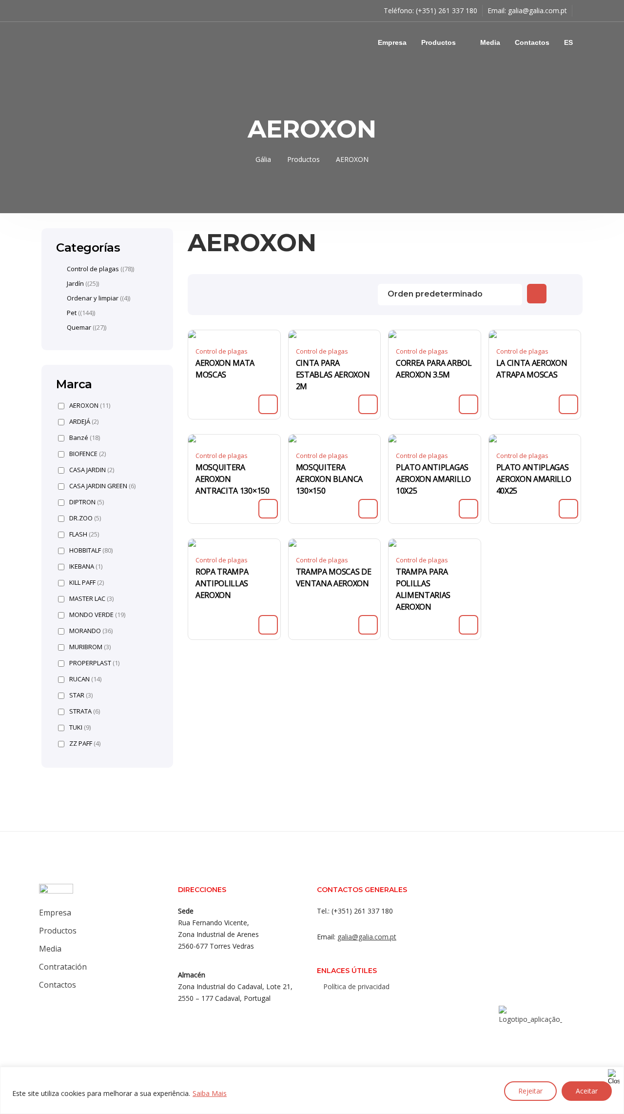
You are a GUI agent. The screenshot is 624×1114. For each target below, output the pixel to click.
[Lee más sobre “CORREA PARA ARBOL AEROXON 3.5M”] (468, 404)
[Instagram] (349, 1008)
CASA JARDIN (91, 470)
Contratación (63, 966)
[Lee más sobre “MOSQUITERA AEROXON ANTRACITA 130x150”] (268, 508)
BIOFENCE (87, 454)
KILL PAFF (86, 582)
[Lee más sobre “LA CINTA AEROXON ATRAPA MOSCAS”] (568, 404)
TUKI (80, 727)
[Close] (614, 1075)
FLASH (84, 534)
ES (568, 42)
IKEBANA (85, 566)
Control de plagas (221, 351)
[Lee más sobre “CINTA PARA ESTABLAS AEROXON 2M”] (368, 404)
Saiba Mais (210, 1093)
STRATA (84, 711)
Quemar (79, 327)
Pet (72, 313)
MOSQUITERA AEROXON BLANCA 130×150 (329, 479)
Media (490, 42)
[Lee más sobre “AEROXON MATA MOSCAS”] (268, 404)
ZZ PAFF (84, 743)
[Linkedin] (369, 1008)
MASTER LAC (91, 599)
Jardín (75, 283)
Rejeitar (530, 1090)
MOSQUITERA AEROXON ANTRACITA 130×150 (232, 479)
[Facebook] (330, 1008)
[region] (312, 1090)
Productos (438, 42)
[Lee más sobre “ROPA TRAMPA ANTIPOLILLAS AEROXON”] (268, 625)
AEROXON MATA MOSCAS (224, 369)
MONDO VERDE (97, 615)
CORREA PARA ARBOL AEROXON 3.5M (434, 369)
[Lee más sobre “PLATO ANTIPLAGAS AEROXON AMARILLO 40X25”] (568, 508)
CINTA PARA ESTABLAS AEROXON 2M (333, 375)
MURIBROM (90, 647)
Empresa (392, 42)
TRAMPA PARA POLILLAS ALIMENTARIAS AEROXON (423, 589)
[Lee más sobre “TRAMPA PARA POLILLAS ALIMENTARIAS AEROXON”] (468, 625)
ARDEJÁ (83, 422)
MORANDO (91, 631)
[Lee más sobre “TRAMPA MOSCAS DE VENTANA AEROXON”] (368, 625)
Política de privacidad (356, 986)
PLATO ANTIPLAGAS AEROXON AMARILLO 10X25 (433, 479)
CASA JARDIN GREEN (102, 486)
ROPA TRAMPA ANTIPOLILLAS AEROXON (221, 583)
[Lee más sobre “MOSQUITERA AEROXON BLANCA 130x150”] (368, 508)
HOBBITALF (91, 550)
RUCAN (85, 679)
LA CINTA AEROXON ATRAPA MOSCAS (531, 369)
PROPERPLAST (94, 663)
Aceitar (587, 1090)
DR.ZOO (85, 518)
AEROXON (89, 405)
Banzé (84, 438)
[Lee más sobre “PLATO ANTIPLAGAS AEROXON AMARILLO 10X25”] (468, 508)
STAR (81, 695)
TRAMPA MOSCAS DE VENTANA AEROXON (333, 577)
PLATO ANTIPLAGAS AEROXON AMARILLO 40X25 (533, 479)
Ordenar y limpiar (92, 298)
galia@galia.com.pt (537, 10)
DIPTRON (86, 502)
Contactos (532, 42)
